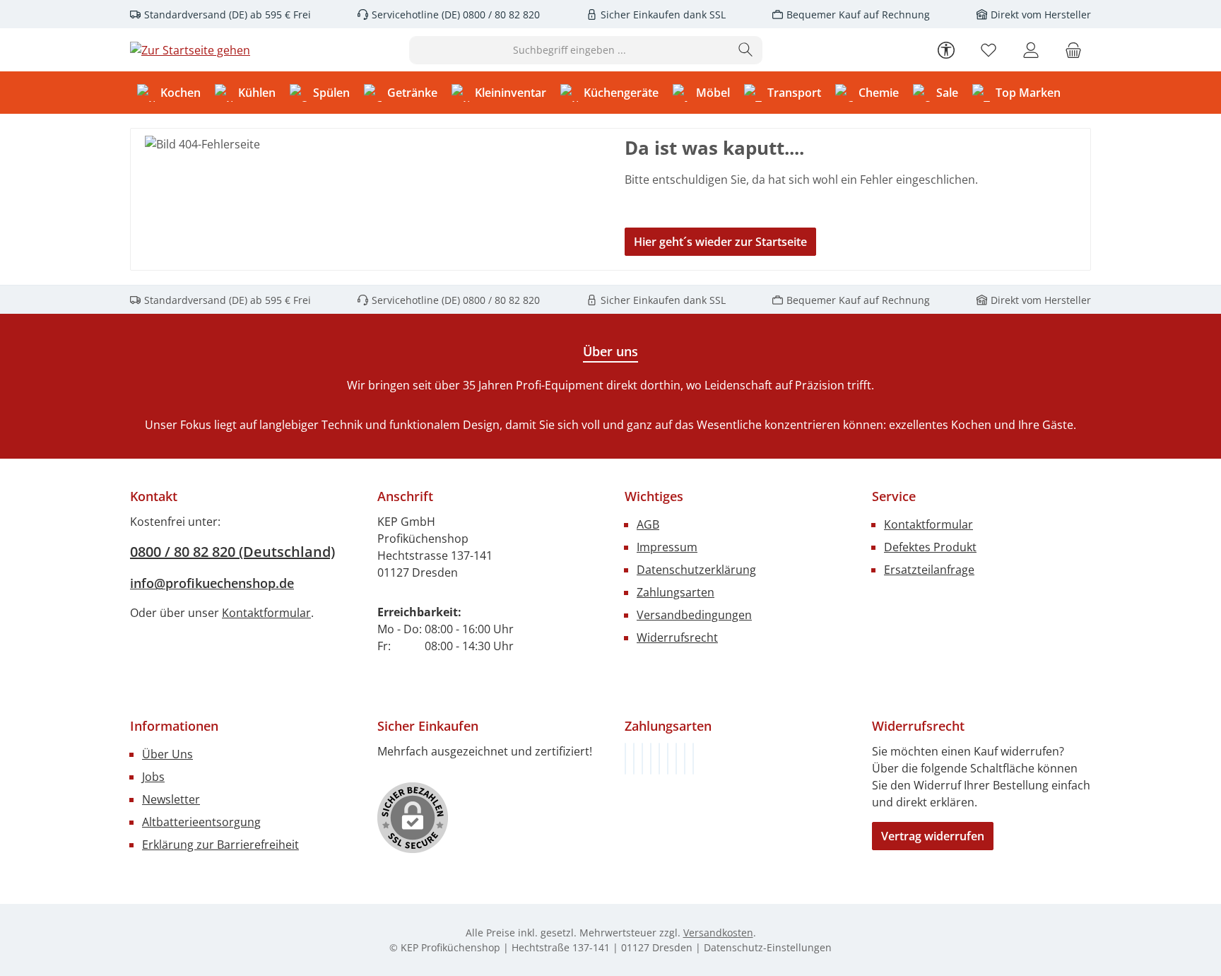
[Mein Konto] (1031, 49)
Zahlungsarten (675, 592)
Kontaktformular (266, 613)
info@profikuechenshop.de (212, 583)
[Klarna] (642, 759)
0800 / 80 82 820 (500, 14)
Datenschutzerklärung (696, 569)
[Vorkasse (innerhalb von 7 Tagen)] (634, 759)
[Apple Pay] (676, 759)
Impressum (667, 547)
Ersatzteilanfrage (929, 569)
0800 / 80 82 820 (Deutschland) (232, 551)
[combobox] (569, 50)
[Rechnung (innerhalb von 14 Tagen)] (625, 759)
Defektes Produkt (930, 547)
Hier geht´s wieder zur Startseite (720, 241)
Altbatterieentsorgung (201, 822)
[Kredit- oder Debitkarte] (684, 759)
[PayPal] (650, 759)
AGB (648, 524)
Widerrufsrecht (677, 637)
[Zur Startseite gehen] (190, 50)
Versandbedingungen (694, 615)
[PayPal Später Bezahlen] (659, 759)
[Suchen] (745, 50)
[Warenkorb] (1073, 49)
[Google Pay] (667, 759)
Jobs (153, 776)
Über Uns (167, 754)
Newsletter (171, 799)
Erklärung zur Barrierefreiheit (220, 844)
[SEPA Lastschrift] (693, 759)
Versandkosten (718, 932)
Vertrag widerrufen (932, 836)
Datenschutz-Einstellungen (768, 947)
